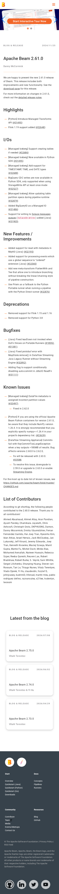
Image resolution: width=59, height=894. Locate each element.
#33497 (13, 403)
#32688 (13, 173)
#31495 (17, 122)
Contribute (9, 817)
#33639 (41, 435)
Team (7, 820)
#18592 (50, 343)
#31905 (13, 221)
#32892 (21, 362)
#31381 (12, 346)
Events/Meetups (12, 827)
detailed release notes (30, 97)
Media (7, 823)
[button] (28, 28)
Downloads (10, 794)
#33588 (17, 460)
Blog (36, 817)
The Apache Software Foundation (22, 841)
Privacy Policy (46, 841)
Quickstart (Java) (13, 784)
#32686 (24, 152)
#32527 (13, 188)
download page (11, 88)
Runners (37, 788)
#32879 (13, 201)
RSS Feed (8, 845)
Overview (9, 781)
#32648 (40, 127)
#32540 (32, 263)
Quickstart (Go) (12, 791)
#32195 (28, 251)
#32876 (45, 291)
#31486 (13, 209)
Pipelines (38, 784)
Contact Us (10, 830)
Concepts (38, 781)
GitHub (37, 820)
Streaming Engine (22, 472)
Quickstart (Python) (14, 788)
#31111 (13, 374)
